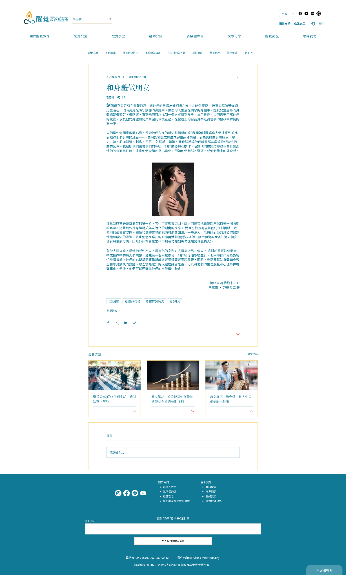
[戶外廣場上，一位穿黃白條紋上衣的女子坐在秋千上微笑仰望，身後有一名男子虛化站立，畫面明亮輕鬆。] (231, 375)
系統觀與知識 (152, 52)
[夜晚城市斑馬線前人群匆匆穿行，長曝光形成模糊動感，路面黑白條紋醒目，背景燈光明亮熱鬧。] (114, 375)
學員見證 (215, 52)
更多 (246, 52)
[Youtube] (306, 13)
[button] (118, 36)
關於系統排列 (130, 52)
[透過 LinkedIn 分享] (125, 323)
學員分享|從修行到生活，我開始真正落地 (114, 399)
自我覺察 (114, 301)
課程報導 (232, 52)
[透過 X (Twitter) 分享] (117, 323)
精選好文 (112, 310)
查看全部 (253, 354)
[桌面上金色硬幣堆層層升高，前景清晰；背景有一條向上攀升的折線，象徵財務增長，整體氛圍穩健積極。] (173, 375)
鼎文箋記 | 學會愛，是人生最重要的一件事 (231, 399)
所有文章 (93, 52)
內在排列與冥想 (176, 52)
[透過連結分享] (134, 323)
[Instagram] (118, 493)
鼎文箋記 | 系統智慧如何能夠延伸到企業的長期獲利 (172, 399)
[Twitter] (135, 493)
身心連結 (175, 301)
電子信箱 (89, 521)
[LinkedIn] (143, 493)
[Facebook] (300, 13)
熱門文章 (111, 52)
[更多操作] (237, 77)
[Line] (312, 13)
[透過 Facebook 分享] (108, 323)
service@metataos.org (204, 557)
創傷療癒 (197, 52)
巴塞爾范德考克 (155, 301)
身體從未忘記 (132, 301)
